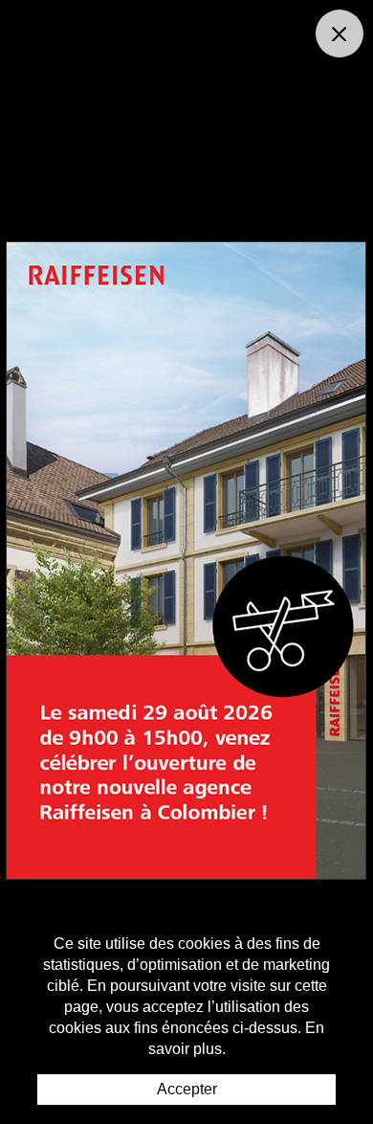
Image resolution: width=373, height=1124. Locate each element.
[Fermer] (339, 33)
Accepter (187, 1089)
